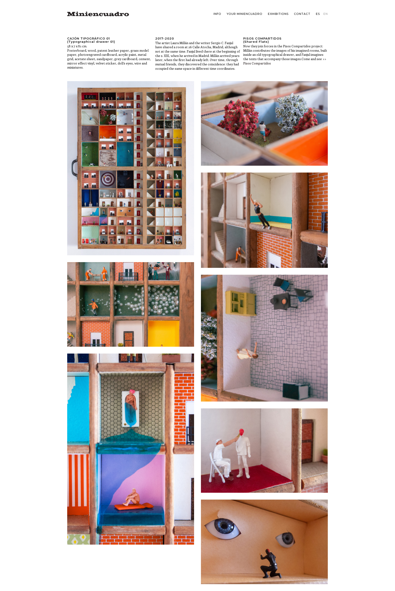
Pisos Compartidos (257, 63)
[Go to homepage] (98, 13)
